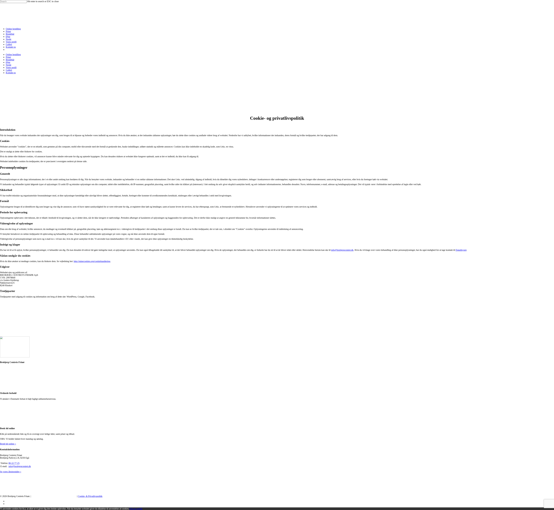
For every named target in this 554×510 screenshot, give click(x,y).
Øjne (8, 36)
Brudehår (10, 34)
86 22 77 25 (14, 463)
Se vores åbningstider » (10, 471)
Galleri (9, 44)
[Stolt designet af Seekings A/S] (54, 496)
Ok (130, 508)
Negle (8, 39)
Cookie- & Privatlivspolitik (90, 496)
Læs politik (137, 508)
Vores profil (11, 42)
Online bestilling (13, 29)
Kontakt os (11, 47)
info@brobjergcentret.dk (342, 250)
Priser (8, 31)
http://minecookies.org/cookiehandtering (92, 261)
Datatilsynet (461, 250)
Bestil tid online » (8, 444)
